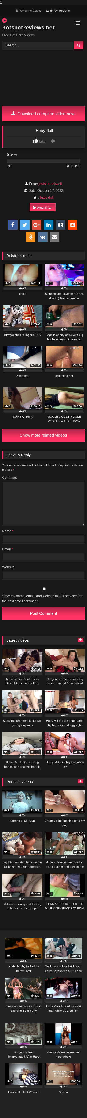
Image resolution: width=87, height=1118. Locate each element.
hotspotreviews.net (28, 27)
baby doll (47, 197)
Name (7, 531)
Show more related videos (43, 435)
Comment (9, 477)
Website (8, 567)
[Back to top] (74, 1106)
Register (64, 10)
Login (49, 10)
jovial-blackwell (50, 184)
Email (7, 549)
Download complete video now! (46, 113)
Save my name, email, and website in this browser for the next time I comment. (42, 598)
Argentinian (44, 207)
